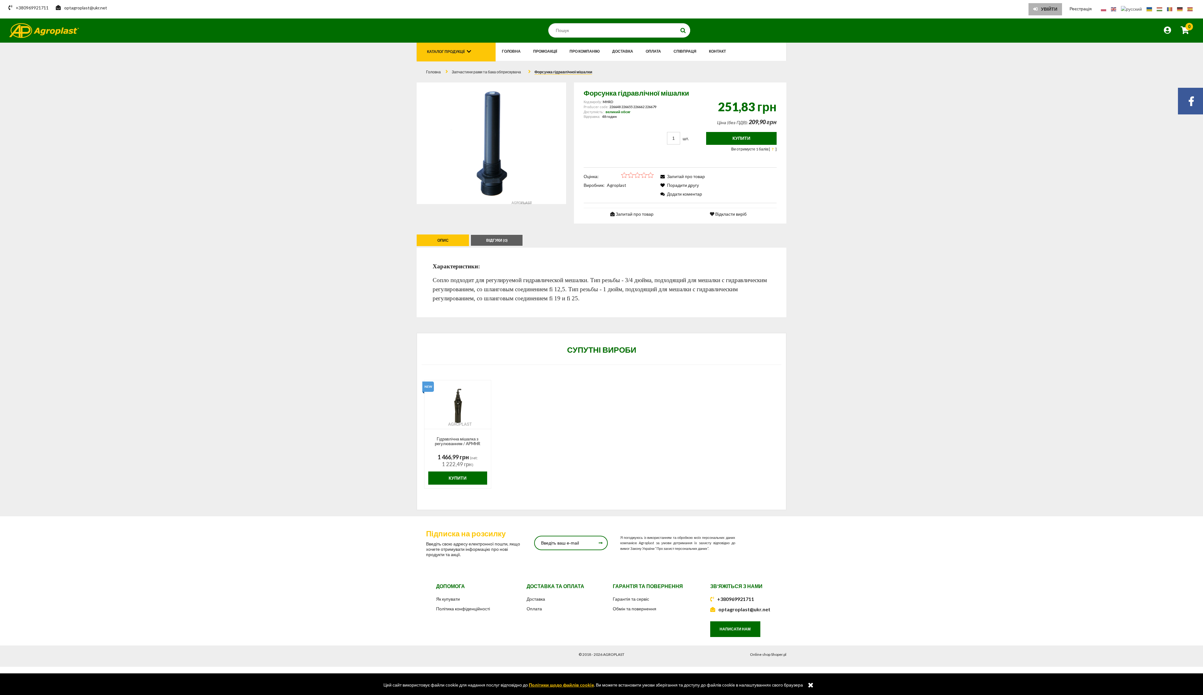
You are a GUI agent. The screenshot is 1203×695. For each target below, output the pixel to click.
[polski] (1104, 8)
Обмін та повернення (634, 608)
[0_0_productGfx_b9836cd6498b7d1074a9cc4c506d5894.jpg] (491, 143)
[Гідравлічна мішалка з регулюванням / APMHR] (457, 404)
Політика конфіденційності (463, 608)
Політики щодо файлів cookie (561, 684)
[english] (1114, 8)
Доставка (536, 599)
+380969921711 (735, 599)
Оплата (534, 608)
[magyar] (1159, 8)
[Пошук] (683, 30)
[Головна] (44, 30)
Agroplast (616, 185)
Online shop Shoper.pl (768, 654)
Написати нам (735, 629)
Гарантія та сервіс (631, 599)
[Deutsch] (1180, 8)
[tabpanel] (601, 282)
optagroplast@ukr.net (744, 609)
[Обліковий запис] (1167, 31)
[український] (1149, 8)
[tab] (444, 240)
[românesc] (1170, 8)
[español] (1190, 8)
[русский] (1131, 8)
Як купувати (448, 599)
